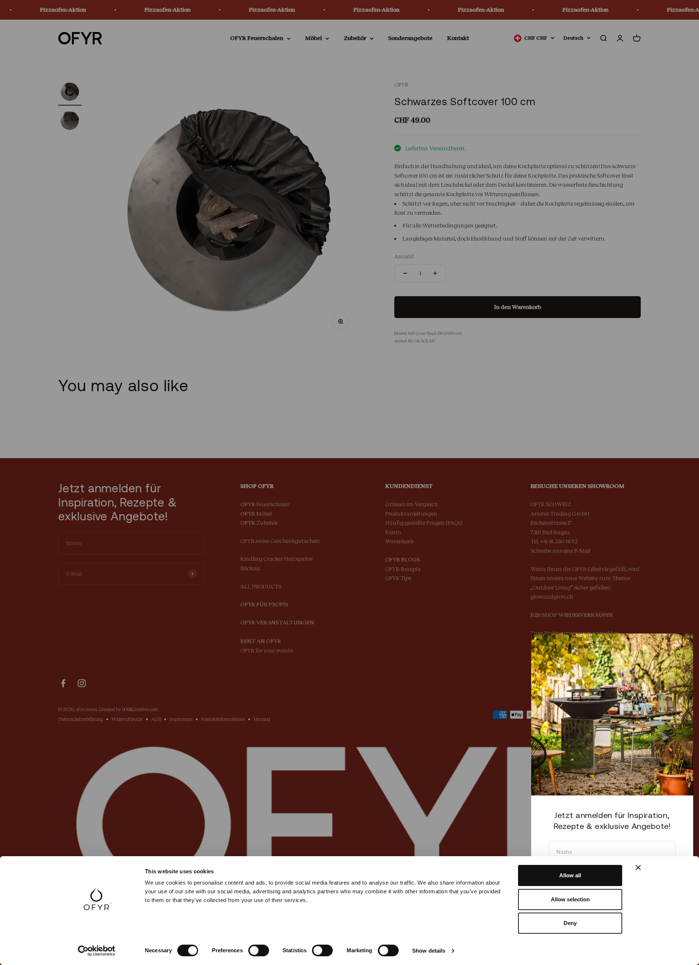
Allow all (570, 875)
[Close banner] (638, 867)
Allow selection (570, 899)
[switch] (258, 950)
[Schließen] (678, 648)
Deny (570, 923)
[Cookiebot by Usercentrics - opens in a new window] (97, 950)
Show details (428, 951)
